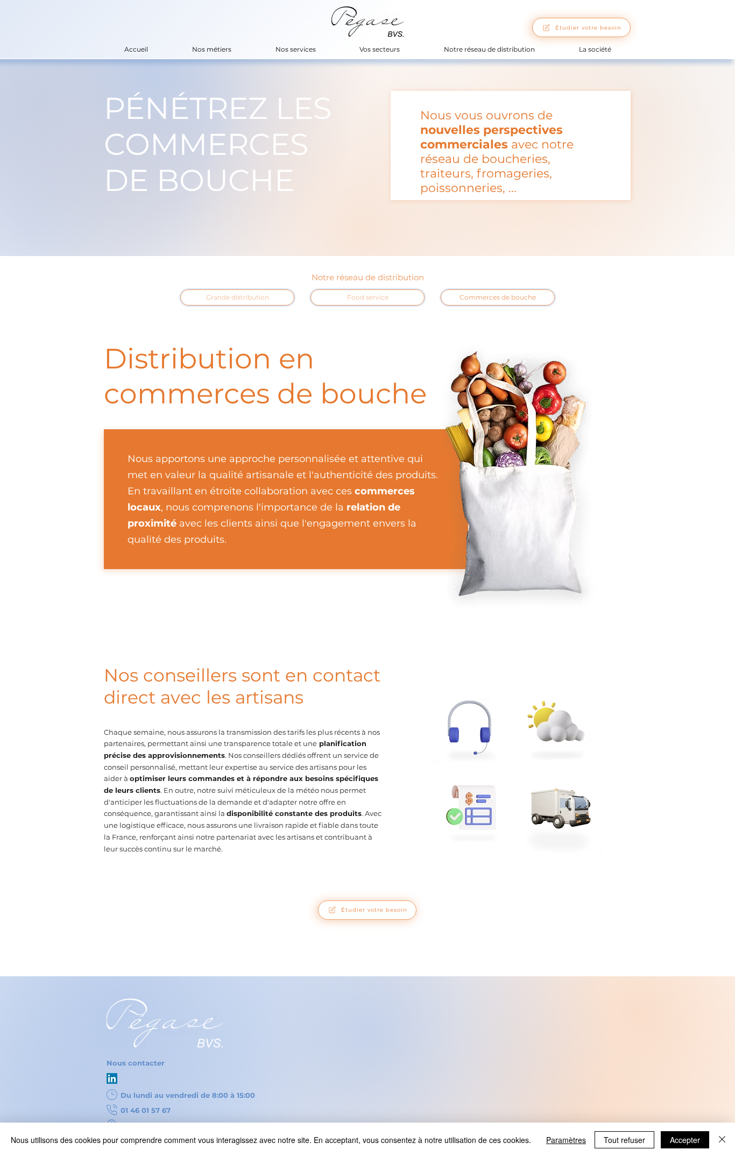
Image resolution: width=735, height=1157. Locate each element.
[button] (211, 49)
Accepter (685, 1139)
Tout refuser (624, 1139)
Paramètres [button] (566, 1139)
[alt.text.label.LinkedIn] (112, 1078)
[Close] (722, 1139)
